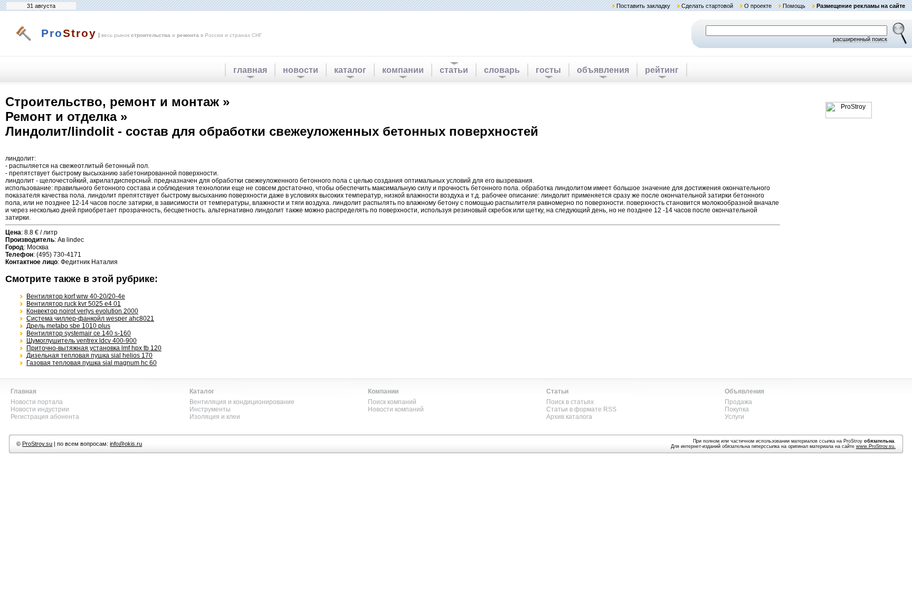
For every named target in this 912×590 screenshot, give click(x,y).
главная (250, 69)
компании (403, 69)
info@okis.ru (126, 444)
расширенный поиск (860, 39)
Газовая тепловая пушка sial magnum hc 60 (91, 363)
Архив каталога (569, 416)
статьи (454, 69)
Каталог (201, 391)
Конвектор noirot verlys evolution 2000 (82, 311)
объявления (603, 69)
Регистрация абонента (45, 416)
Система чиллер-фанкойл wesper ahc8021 (90, 318)
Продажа (738, 402)
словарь (502, 69)
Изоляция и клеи (214, 416)
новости (300, 69)
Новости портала (37, 402)
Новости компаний (396, 409)
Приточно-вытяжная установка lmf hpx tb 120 (94, 348)
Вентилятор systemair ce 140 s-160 (78, 333)
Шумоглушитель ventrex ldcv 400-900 (81, 340)
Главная (23, 391)
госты (548, 69)
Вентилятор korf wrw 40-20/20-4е (75, 296)
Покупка (737, 409)
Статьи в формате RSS (581, 409)
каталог (350, 69)
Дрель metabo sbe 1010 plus (68, 326)
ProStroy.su (37, 444)
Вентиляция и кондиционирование (241, 402)
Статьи (557, 391)
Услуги (734, 416)
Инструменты (210, 409)
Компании (383, 391)
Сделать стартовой (707, 6)
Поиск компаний (392, 402)
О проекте (758, 6)
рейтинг (662, 69)
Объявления (744, 391)
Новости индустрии (40, 409)
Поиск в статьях (570, 402)
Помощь (794, 6)
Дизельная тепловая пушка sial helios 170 (89, 355)
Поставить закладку (643, 6)
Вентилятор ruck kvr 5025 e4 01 (73, 303)
